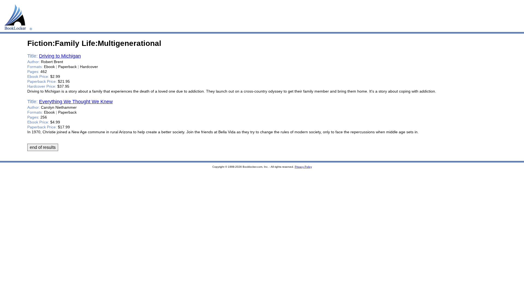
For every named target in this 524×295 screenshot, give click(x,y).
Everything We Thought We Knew (76, 101)
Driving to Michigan (60, 56)
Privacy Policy (303, 166)
